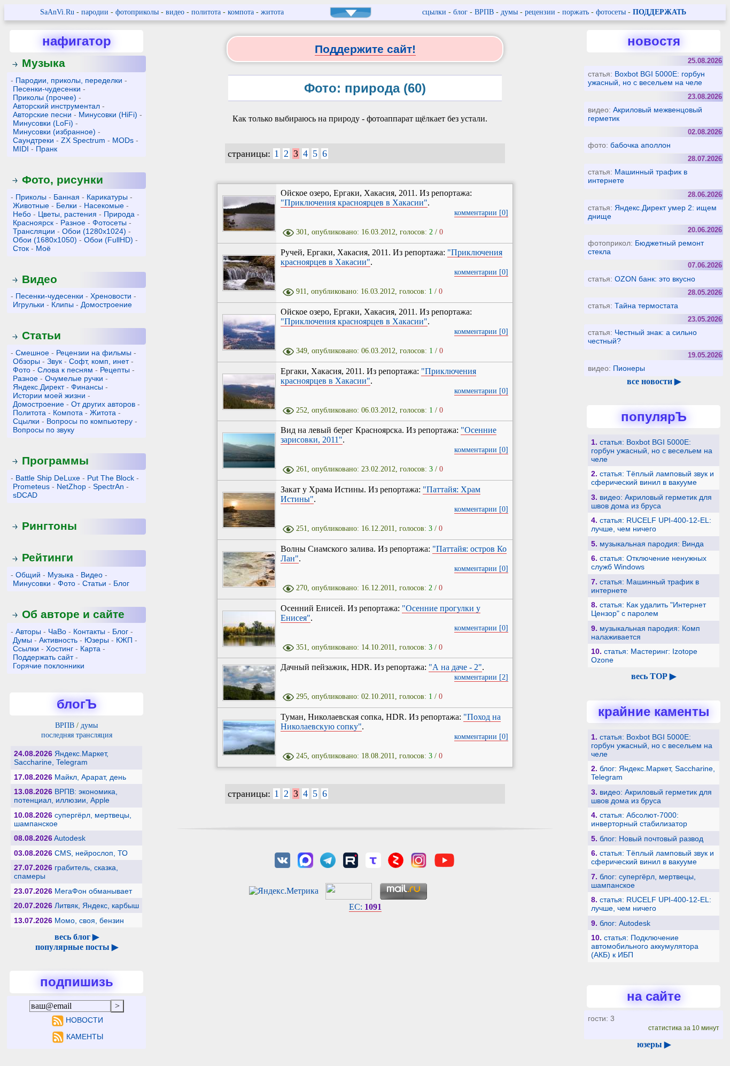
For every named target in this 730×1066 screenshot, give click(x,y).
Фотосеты (109, 222)
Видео (39, 279)
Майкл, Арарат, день (90, 777)
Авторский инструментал (56, 106)
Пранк (46, 148)
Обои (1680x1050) (45, 239)
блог (460, 12)
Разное (73, 222)
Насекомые (104, 205)
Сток (21, 248)
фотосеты (611, 12)
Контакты (89, 631)
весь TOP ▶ (653, 676)
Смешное (32, 352)
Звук (54, 361)
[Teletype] (373, 859)
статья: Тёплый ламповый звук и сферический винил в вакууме (652, 477)
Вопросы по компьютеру (89, 421)
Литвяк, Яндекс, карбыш (97, 905)
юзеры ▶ (654, 1044)
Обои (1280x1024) (94, 231)
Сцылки (26, 421)
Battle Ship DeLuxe (47, 478)
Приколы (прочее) (44, 97)
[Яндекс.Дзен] (396, 859)
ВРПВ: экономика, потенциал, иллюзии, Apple (66, 795)
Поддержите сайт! (365, 49)
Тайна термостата (646, 305)
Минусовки (32, 583)
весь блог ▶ (77, 936)
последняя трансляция (76, 735)
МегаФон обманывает (93, 891)
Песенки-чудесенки (47, 89)
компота (241, 12)
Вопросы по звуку (43, 429)
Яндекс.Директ (38, 387)
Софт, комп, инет (99, 361)
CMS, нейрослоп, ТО (91, 853)
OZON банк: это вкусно (655, 279)
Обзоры (26, 361)
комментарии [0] (481, 213)
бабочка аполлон (640, 145)
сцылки (434, 12)
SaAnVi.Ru (57, 12)
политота (206, 12)
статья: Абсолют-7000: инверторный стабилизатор (639, 819)
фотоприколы (137, 12)
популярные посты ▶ (76, 946)
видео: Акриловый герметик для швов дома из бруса (651, 501)
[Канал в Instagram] (418, 859)
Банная (66, 197)
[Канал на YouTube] (444, 859)
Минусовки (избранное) (54, 131)
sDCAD (25, 495)
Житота (103, 412)
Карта (90, 648)
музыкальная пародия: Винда (652, 543)
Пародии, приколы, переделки (68, 80)
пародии (94, 12)
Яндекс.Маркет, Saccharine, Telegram (61, 757)
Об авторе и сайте (73, 614)
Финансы (87, 387)
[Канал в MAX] (305, 859)
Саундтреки (33, 140)
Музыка (43, 63)
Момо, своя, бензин (89, 920)
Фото (21, 370)
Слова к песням (65, 370)
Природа (119, 214)
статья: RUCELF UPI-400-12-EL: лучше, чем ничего (651, 524)
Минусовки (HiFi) (108, 114)
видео (175, 12)
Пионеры (629, 368)
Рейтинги (47, 557)
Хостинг (59, 648)
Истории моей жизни (49, 395)
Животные (31, 205)
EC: (365, 906)
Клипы (62, 304)
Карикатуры (107, 197)
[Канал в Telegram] (327, 859)
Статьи (41, 335)
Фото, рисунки (62, 179)
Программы (55, 460)
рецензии (540, 12)
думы (509, 12)
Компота (68, 412)
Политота (29, 412)
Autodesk (70, 838)
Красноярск (33, 222)
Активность (58, 640)
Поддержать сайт (43, 657)
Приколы (30, 197)
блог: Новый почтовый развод (651, 838)
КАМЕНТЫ (84, 1036)
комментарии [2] (481, 677)
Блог (121, 583)
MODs (123, 140)
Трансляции (34, 231)
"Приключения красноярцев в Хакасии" (354, 202)
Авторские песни (42, 114)
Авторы (28, 631)
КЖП (124, 640)
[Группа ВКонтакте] (283, 859)
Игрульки (28, 304)
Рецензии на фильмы (93, 352)
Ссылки (26, 648)
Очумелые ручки (74, 378)
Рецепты (115, 370)
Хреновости (110, 296)
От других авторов (103, 404)
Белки (66, 205)
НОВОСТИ (84, 1020)
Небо (22, 214)
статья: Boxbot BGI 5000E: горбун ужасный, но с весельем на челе (651, 450)
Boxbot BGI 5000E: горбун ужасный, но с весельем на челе (646, 78)
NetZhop (71, 486)
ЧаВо (57, 631)
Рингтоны (49, 526)
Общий (28, 574)
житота (272, 12)
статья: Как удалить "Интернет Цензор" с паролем (648, 609)
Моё (43, 248)
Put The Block (110, 478)
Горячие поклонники (48, 665)
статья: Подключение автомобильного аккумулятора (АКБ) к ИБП (644, 946)
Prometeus (31, 486)
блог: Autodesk (625, 923)
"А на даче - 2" (455, 667)
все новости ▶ (654, 381)
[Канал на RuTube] (350, 859)
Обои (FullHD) (108, 239)
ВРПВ (484, 12)
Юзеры (96, 640)
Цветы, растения (67, 214)
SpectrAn (108, 486)
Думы (22, 640)
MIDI (21, 148)
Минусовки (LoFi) (43, 123)
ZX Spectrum (83, 140)
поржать (575, 12)
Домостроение (106, 304)
